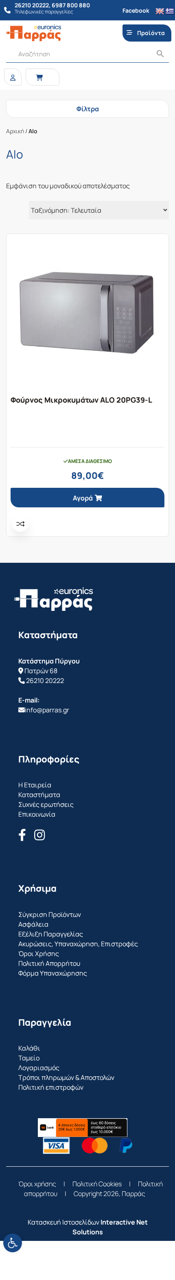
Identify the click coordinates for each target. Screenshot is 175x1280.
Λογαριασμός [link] (38, 1067)
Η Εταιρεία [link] (34, 784)
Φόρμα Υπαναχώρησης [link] (52, 973)
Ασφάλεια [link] (33, 924)
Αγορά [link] (83, 497)
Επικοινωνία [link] (36, 814)
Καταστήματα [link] (39, 794)
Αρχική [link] (15, 131)
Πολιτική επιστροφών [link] (50, 1087)
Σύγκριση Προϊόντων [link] (49, 914)
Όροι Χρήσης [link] (38, 953)
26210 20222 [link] (45, 680)
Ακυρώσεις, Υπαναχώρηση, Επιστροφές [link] (78, 943)
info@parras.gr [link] (47, 709)
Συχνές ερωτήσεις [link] (46, 804)
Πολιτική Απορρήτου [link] (49, 963)
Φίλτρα (88, 108)
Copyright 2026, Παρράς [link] (109, 1193)
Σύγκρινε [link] (20, 524)
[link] (12, 1243)
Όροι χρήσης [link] (37, 1183)
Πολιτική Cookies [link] (97, 1183)
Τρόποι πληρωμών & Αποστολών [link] (66, 1077)
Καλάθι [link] (29, 1048)
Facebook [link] (135, 10)
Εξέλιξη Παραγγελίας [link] (50, 934)
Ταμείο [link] (28, 1057)
